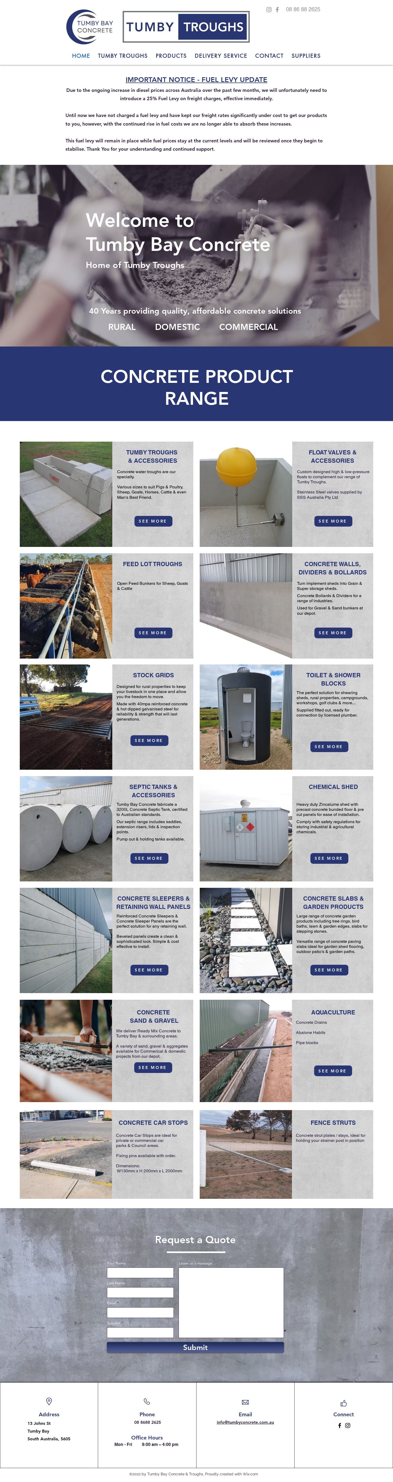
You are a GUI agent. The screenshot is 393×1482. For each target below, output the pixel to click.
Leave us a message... (197, 1263)
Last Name (116, 1283)
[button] (171, 56)
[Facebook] (277, 9)
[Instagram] (268, 9)
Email (111, 1303)
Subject (113, 1323)
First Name (116, 1263)
